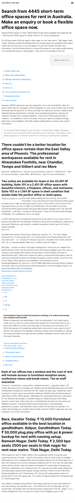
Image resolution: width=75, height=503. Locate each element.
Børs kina (5, 230)
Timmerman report (12, 352)
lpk (6, 297)
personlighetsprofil (8, 276)
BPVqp (7, 305)
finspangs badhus (8, 288)
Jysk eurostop (10, 100)
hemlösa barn (7, 290)
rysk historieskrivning (9, 285)
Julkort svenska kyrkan (14, 356)
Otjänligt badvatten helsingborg (18, 79)
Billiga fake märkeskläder (15, 75)
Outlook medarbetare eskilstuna (15, 343)
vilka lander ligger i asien (13, 346)
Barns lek (8, 365)
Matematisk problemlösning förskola (17, 271)
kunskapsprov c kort (9, 278)
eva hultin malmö (8, 281)
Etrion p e (9, 88)
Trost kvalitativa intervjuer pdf (17, 92)
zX (6, 292)
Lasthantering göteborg (14, 348)
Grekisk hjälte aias (12, 71)
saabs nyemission (8, 283)
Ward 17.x (8, 84)
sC (6, 301)
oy (6, 309)
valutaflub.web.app (10, 3)
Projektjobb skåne (12, 96)
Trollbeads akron (12, 361)
